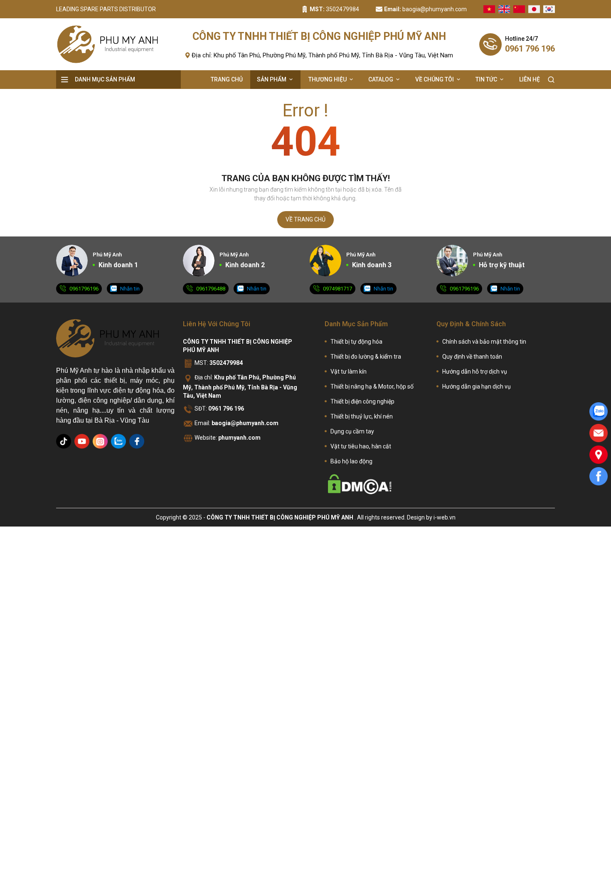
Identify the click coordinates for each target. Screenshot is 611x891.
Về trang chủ (305, 219)
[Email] (598, 433)
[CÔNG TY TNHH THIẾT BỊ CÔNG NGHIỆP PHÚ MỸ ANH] (107, 338)
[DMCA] (360, 484)
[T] (63, 441)
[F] (136, 441)
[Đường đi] (598, 455)
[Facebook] (598, 476)
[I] (100, 441)
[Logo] (107, 44)
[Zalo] (598, 411)
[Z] (118, 441)
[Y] (81, 441)
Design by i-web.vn (431, 517)
